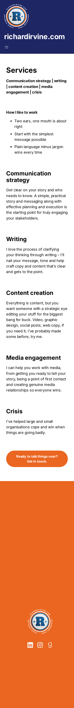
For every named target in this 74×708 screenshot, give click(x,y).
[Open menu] (6, 47)
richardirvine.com (34, 36)
